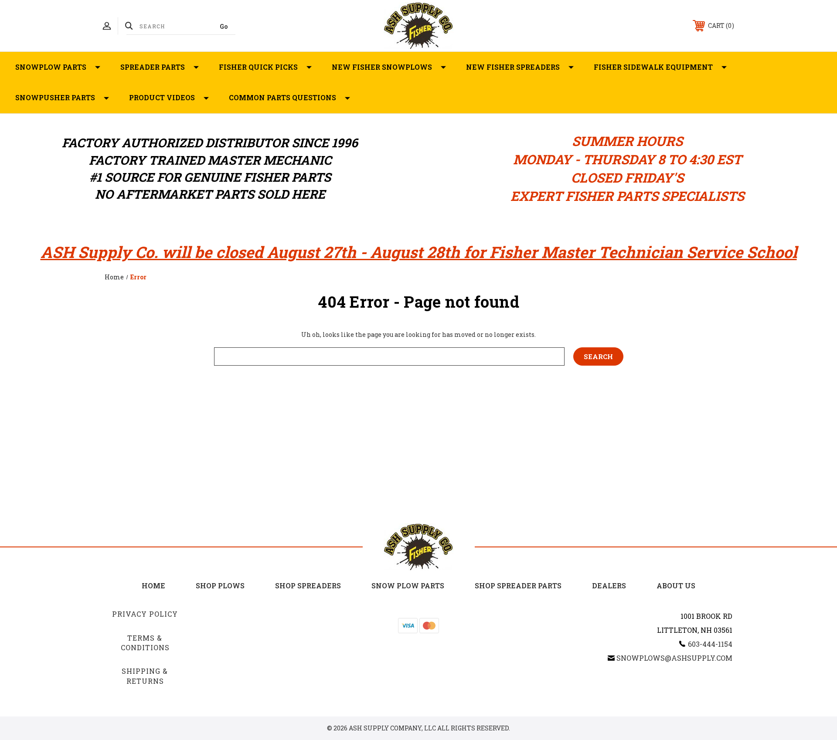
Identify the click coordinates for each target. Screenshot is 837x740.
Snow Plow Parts (407, 585)
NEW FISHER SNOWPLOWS (382, 66)
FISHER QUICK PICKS (258, 66)
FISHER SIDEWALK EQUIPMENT (653, 66)
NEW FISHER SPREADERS (513, 66)
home (153, 585)
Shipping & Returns (145, 675)
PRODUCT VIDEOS (162, 97)
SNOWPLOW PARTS (50, 66)
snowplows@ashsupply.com (674, 657)
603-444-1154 (710, 643)
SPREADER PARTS (152, 66)
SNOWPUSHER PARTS (55, 97)
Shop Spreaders (308, 585)
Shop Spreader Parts (518, 585)
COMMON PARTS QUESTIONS (282, 97)
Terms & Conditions (145, 642)
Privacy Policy (145, 613)
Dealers (609, 585)
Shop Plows (220, 585)
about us (676, 585)
